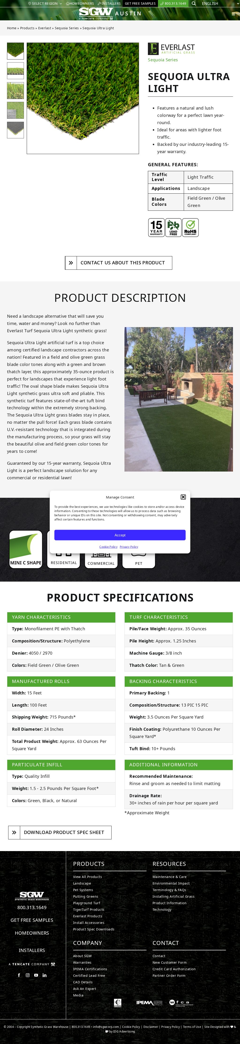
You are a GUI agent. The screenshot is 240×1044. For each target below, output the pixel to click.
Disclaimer (150, 1027)
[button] (183, 497)
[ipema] (149, 1000)
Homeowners (32, 933)
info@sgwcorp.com (106, 1027)
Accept (120, 535)
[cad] (118, 1000)
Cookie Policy (108, 547)
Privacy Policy (129, 547)
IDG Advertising (124, 1031)
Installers (32, 950)
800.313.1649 (31, 907)
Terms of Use (192, 1027)
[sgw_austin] (113, 9)
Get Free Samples (32, 920)
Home (11, 28)
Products (27, 28)
